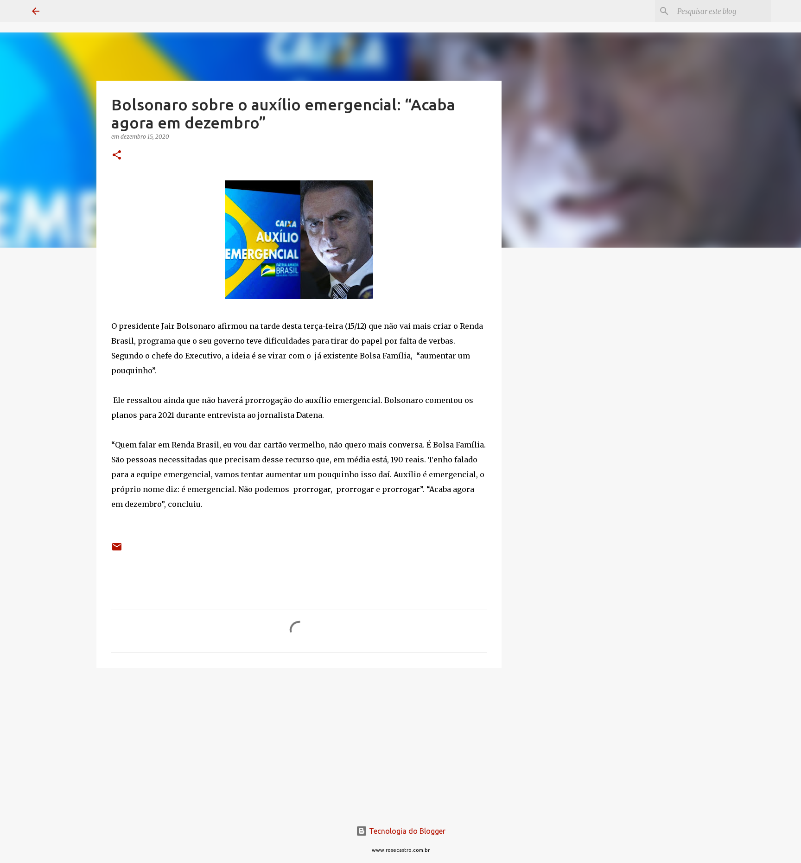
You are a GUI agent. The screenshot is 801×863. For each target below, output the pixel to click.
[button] (116, 155)
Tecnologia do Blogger (406, 831)
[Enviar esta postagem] (116, 550)
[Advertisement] (548, 401)
